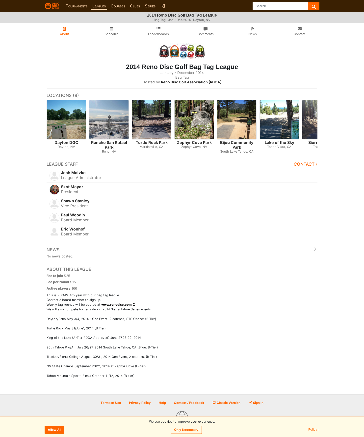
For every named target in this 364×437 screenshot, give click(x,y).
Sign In (257, 403)
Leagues (99, 6)
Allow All (54, 430)
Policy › (313, 429)
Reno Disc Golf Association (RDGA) (191, 82)
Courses (118, 6)
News (53, 249)
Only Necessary (186, 430)
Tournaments (76, 6)
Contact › (305, 164)
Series (150, 6)
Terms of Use (111, 403)
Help (162, 403)
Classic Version (228, 403)
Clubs (135, 6)
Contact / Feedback (189, 403)
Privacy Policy (140, 403)
